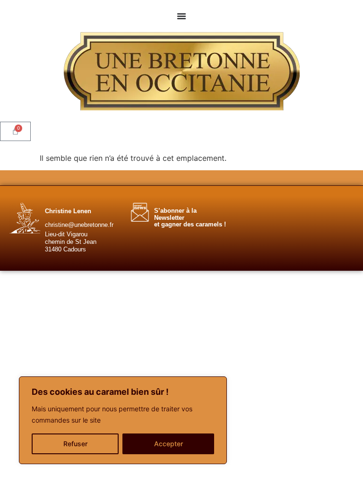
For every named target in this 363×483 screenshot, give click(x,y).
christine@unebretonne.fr (79, 224)
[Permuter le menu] (181, 16)
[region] (123, 420)
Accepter (168, 444)
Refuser (75, 444)
